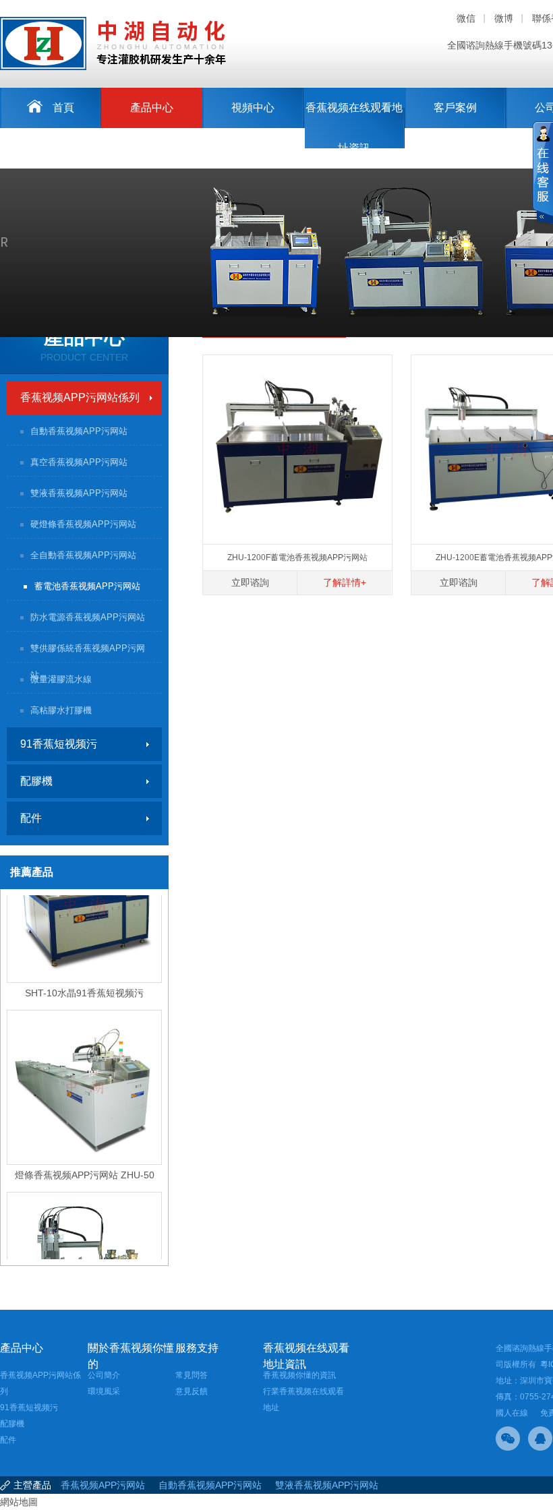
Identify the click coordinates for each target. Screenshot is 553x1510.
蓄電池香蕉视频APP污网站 (87, 586)
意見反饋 (191, 1391)
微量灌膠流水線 (61, 679)
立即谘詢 (250, 582)
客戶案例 (455, 107)
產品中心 (151, 107)
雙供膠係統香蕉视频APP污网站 (87, 653)
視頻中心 (252, 107)
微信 (466, 18)
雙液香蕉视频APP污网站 (78, 493)
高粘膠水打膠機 (61, 710)
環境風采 (104, 1391)
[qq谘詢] (540, 1438)
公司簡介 (104, 1375)
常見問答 (191, 1375)
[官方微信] (508, 1438)
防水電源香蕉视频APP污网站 (87, 617)
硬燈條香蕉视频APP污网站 (83, 524)
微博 (503, 18)
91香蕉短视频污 (58, 744)
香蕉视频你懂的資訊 (299, 1375)
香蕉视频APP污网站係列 (80, 397)
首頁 (63, 107)
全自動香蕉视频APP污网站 (83, 555)
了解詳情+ (344, 582)
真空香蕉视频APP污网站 (78, 462)
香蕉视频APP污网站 (103, 1485)
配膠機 (36, 781)
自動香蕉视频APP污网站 (78, 431)
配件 (31, 818)
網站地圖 (19, 1502)
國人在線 (512, 1413)
